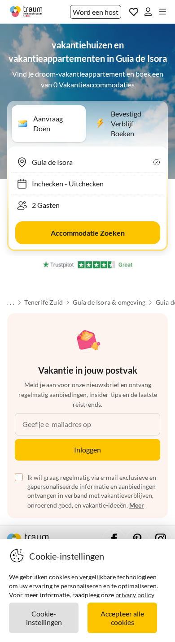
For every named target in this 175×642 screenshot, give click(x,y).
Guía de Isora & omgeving (109, 302)
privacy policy (134, 595)
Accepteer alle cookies (122, 617)
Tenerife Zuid (43, 302)
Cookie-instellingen (44, 617)
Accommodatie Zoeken (88, 232)
